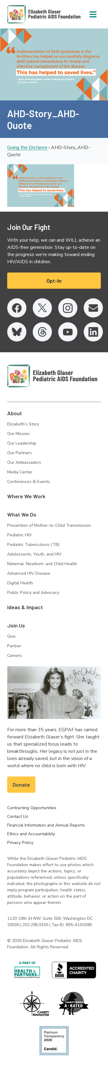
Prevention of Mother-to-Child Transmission (49, 525)
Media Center (19, 472)
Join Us (16, 625)
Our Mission (18, 434)
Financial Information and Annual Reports (46, 825)
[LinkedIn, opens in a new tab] (93, 331)
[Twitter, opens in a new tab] (42, 307)
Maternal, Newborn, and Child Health (42, 564)
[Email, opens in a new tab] (93, 307)
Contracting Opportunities (31, 808)
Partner (14, 646)
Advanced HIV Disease (28, 573)
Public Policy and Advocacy (33, 592)
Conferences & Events (28, 481)
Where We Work (26, 496)
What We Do (21, 514)
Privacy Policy (20, 842)
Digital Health (20, 583)
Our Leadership (21, 443)
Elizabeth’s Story (23, 424)
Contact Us (17, 816)
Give (11, 636)
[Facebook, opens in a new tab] (16, 307)
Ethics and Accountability (31, 834)
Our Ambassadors (24, 462)
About (14, 413)
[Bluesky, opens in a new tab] (16, 331)
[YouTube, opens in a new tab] (67, 331)
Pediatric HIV (19, 535)
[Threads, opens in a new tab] (42, 331)
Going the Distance (27, 147)
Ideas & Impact (25, 607)
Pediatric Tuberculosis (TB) (33, 544)
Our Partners (19, 453)
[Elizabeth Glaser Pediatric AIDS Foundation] (52, 376)
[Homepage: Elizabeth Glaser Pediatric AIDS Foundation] (28, 14)
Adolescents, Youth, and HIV (34, 554)
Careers (14, 655)
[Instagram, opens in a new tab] (67, 307)
